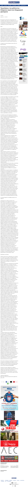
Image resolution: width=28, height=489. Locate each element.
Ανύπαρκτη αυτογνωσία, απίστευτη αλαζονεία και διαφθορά (24, 65)
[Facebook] (13, 486)
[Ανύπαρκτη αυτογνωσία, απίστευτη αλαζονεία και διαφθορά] (20, 65)
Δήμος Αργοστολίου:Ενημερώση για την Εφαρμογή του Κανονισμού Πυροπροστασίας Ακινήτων (5, 467)
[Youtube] (15, 486)
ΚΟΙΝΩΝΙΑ (2, 15)
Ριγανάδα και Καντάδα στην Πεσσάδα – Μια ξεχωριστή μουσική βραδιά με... (25, 74)
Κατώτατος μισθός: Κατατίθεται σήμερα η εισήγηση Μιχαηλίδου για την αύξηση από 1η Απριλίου (14, 467)
